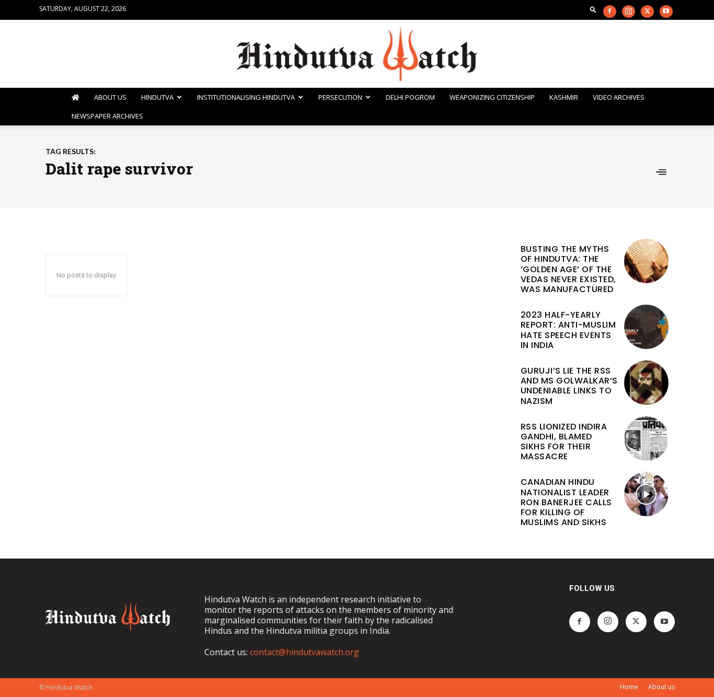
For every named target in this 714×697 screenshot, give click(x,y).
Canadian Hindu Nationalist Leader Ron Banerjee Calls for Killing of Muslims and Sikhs (566, 502)
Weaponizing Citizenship (492, 97)
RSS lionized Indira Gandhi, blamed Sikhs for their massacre (564, 442)
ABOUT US (110, 97)
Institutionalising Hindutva (246, 97)
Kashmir (563, 97)
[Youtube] (666, 11)
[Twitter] (647, 11)
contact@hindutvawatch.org (304, 652)
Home (629, 686)
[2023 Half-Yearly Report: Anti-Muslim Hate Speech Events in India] (646, 327)
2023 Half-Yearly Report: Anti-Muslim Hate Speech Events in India (568, 330)
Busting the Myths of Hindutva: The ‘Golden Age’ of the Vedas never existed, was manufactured (568, 269)
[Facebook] (609, 11)
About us (661, 686)
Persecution (340, 97)
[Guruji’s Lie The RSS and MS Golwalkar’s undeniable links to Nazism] (646, 383)
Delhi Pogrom (410, 97)
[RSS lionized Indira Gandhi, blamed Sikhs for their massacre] (646, 438)
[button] (593, 9)
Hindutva (157, 97)
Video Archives (618, 97)
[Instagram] (628, 11)
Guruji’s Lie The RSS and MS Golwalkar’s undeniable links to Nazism (569, 386)
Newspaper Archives (107, 116)
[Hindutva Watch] (357, 54)
